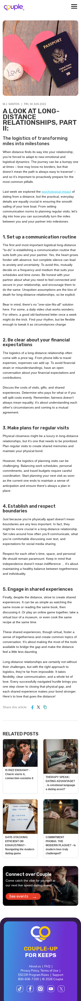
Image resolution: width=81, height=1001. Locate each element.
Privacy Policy (30, 970)
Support (57, 975)
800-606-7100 (28, 979)
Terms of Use (49, 970)
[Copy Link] (45, 707)
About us (35, 966)
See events (23, 896)
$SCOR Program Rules (33, 975)
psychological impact (56, 191)
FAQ (47, 966)
